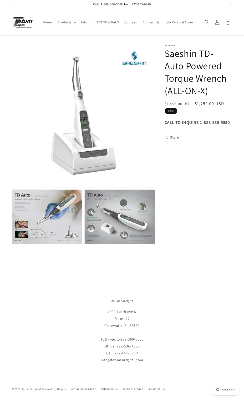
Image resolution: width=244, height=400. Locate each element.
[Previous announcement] (13, 4)
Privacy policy (156, 388)
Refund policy (109, 388)
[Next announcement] (230, 4)
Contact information (83, 388)
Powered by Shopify (53, 389)
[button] (66, 22)
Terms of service (133, 388)
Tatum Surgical (31, 389)
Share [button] (174, 137)
